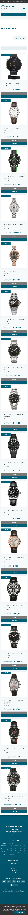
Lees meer (16, 910)
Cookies (20, 902)
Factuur (14, 867)
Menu (5, 15)
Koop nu (14, 96)
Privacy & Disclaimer (9, 902)
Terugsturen (14, 870)
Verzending (14, 868)
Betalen (14, 865)
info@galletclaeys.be (19, 1)
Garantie (14, 872)
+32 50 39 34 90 (7, 1)
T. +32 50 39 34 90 (14, 833)
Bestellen (14, 863)
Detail (14, 93)
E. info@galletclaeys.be (14, 834)
